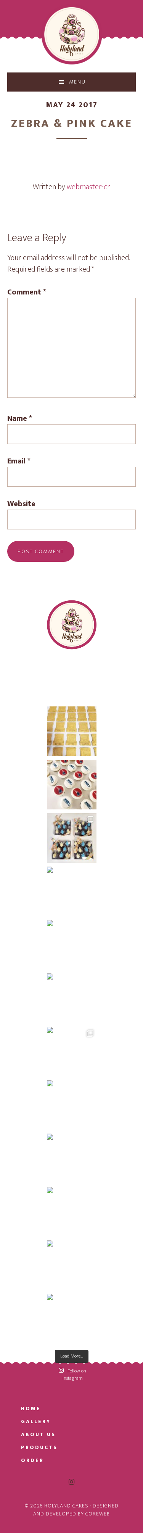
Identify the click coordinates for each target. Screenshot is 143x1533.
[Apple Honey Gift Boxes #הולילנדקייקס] (71, 1212)
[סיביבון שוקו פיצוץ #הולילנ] (71, 838)
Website (21, 504)
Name (19, 418)
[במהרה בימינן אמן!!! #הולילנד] (71, 731)
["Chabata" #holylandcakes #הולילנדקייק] (71, 1105)
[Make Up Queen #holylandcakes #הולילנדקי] (71, 945)
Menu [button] (77, 81)
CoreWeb (97, 1513)
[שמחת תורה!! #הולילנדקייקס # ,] (71, 1051)
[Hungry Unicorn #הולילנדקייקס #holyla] (71, 998)
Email (19, 461)
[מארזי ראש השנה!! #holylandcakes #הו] (71, 1318)
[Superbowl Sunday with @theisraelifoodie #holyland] (71, 784)
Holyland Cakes (71, 34)
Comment (26, 292)
